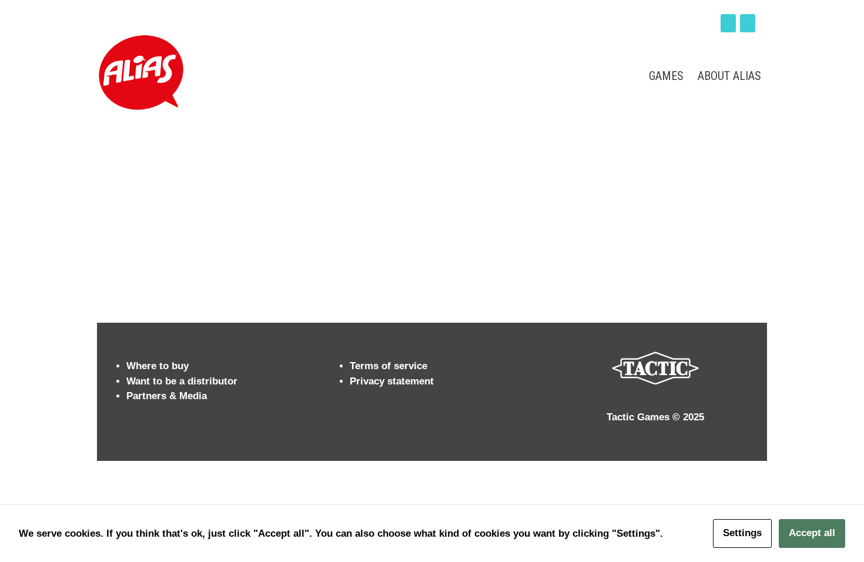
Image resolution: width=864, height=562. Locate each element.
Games (666, 76)
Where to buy (157, 366)
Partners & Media (166, 396)
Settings (742, 532)
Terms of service (388, 366)
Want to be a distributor (181, 381)
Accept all (812, 532)
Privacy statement (392, 381)
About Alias (729, 76)
